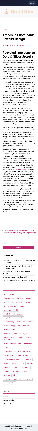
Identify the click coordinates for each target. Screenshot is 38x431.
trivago (24, 371)
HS (12, 426)
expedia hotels (16, 302)
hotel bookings (9, 322)
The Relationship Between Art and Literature (19, 280)
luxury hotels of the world (13, 359)
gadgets (22, 306)
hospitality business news (13, 314)
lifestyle (6, 355)
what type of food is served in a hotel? (17, 379)
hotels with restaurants (12, 344)
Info (5, 29)
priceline (30, 363)
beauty (11, 294)
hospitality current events (13, 318)
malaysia (28, 359)
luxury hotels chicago (20, 355)
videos (15, 375)
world (6, 383)
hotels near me (23, 326)
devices (29, 298)
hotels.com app (9, 326)
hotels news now (10, 330)
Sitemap (6, 397)
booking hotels (9, 298)
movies (6, 363)
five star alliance (10, 306)
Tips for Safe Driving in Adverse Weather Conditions (17, 272)
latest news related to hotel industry (17, 351)
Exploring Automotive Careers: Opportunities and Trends (19, 261)
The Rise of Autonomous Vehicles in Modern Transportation (18, 267)
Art (5, 294)
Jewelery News (19, 169)
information (28, 344)
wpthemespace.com (19, 428)
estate (6, 302)
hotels (30, 322)
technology (25, 367)
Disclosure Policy (9, 400)
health (16, 310)
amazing (21, 45)
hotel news (21, 322)
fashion (27, 302)
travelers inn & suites (11, 371)
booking (20, 294)
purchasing (8, 367)
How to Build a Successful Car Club (15, 277)
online (22, 363)
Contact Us (7, 403)
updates (7, 375)
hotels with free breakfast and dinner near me (17, 338)
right (16, 367)
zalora (13, 383)
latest (6, 348)
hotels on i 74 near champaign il (15, 334)
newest (14, 363)
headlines (7, 310)
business (20, 298)
